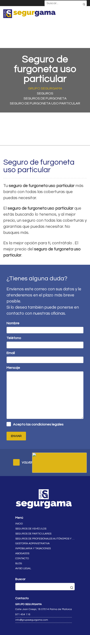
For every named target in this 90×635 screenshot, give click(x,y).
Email (11, 353)
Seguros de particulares (33, 533)
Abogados (22, 553)
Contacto (22, 558)
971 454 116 (22, 614)
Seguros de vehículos (30, 528)
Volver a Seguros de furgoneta (48, 462)
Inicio (19, 523)
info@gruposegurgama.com (31, 619)
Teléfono (14, 338)
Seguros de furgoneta (45, 98)
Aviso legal (23, 568)
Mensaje (13, 367)
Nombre (13, 323)
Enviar (16, 436)
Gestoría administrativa (32, 543)
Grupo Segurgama (45, 88)
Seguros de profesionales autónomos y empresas (45, 538)
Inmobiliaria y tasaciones (33, 548)
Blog (18, 563)
